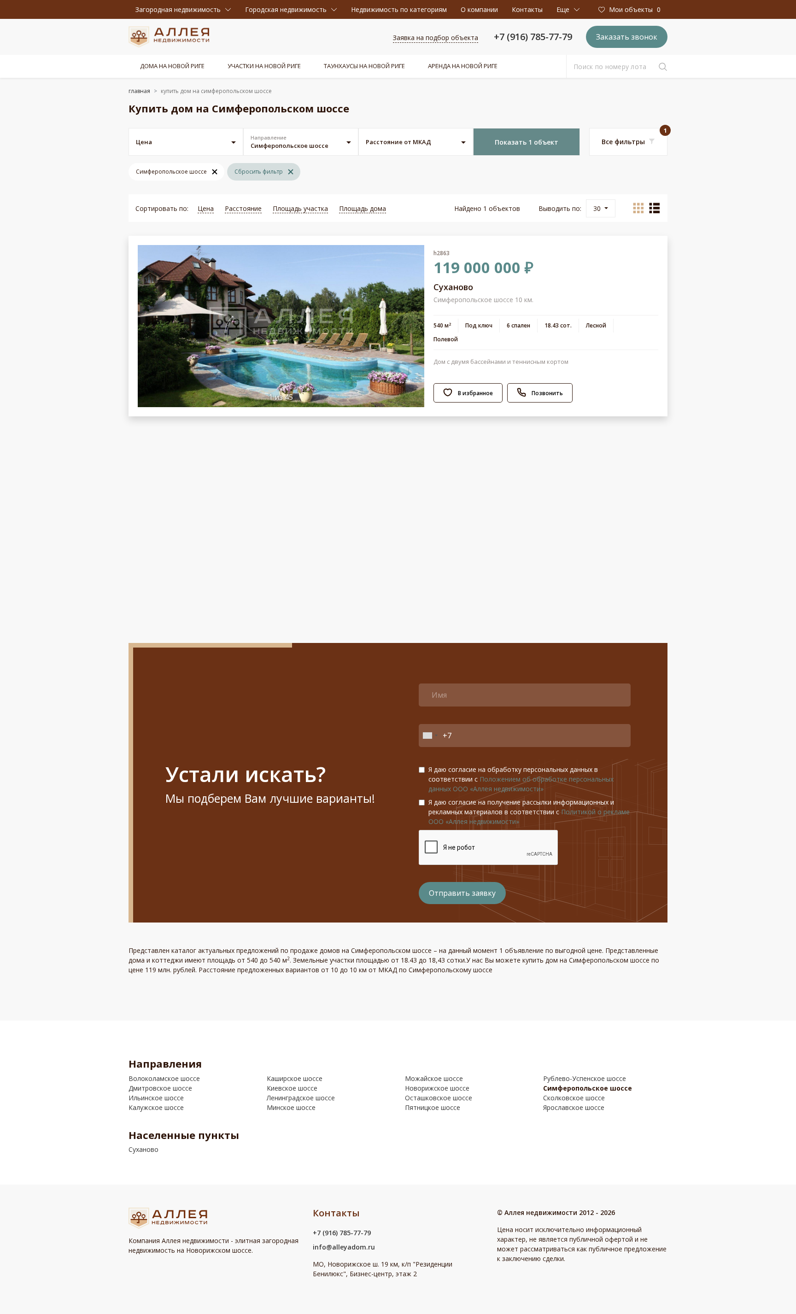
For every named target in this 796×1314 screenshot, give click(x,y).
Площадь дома (362, 208)
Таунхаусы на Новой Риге (364, 66)
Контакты (527, 9)
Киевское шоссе (292, 1088)
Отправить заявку (462, 893)
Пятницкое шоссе (432, 1107)
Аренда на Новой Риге (463, 66)
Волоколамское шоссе (164, 1078)
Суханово (143, 1149)
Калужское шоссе (156, 1107)
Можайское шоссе (434, 1078)
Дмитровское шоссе (160, 1088)
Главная (139, 91)
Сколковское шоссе (574, 1097)
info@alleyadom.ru (344, 1247)
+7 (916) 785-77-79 (533, 36)
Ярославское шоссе (573, 1107)
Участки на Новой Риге (264, 66)
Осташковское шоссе (438, 1097)
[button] (183, 9)
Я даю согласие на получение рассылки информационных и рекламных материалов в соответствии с (529, 812)
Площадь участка (300, 208)
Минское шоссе (291, 1107)
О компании (479, 9)
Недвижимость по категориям (399, 9)
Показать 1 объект (526, 142)
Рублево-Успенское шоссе (584, 1078)
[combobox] (429, 735)
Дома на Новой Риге (172, 66)
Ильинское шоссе (156, 1097)
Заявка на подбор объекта (435, 37)
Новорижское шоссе (437, 1088)
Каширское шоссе (294, 1078)
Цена (206, 208)
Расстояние (243, 208)
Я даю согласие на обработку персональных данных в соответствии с (521, 779)
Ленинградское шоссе (301, 1097)
